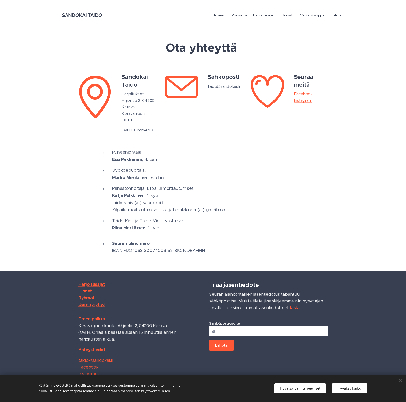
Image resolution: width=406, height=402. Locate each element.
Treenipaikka (91, 319)
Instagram (303, 100)
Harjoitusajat (91, 284)
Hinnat (85, 291)
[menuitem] (219, 15)
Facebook (303, 93)
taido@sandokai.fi (95, 360)
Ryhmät (86, 297)
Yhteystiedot (91, 349)
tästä (295, 307)
